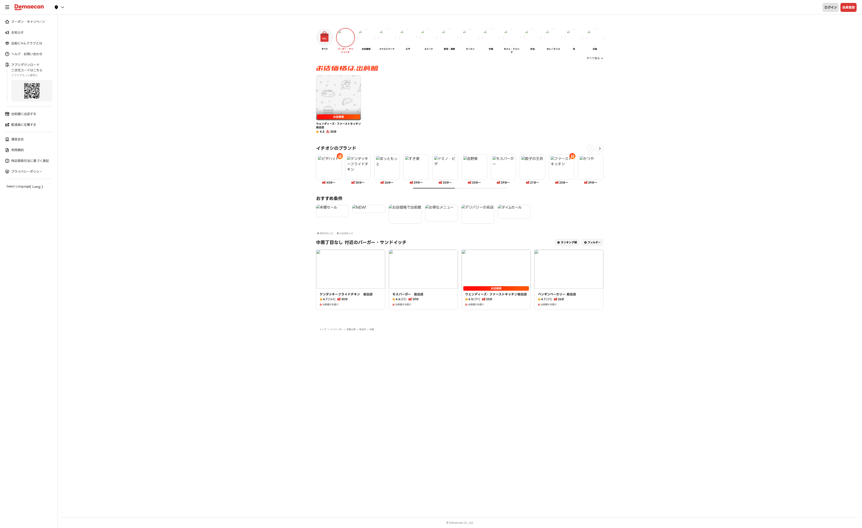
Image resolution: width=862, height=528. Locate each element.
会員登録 (848, 7)
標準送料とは (326, 233)
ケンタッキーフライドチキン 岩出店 (346, 294)
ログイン (831, 7)
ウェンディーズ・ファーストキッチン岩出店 (496, 294)
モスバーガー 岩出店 (407, 294)
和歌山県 (351, 329)
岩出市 (362, 329)
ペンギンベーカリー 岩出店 (557, 294)
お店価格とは (346, 233)
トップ (323, 329)
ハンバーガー (336, 329)
